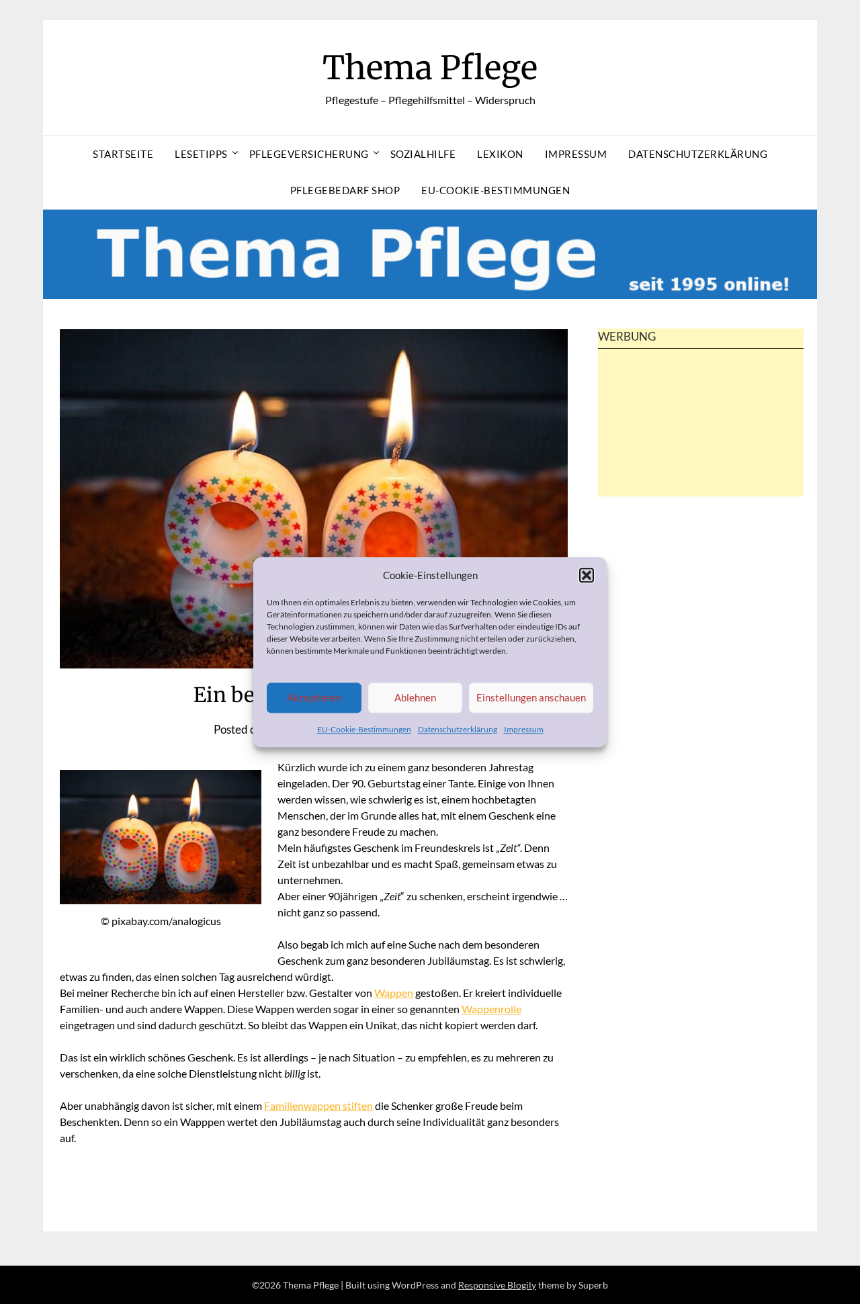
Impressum (524, 729)
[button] (586, 575)
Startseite (123, 154)
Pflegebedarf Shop (345, 190)
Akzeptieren (314, 698)
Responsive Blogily (497, 1285)
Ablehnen (415, 698)
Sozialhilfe (423, 154)
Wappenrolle (491, 1008)
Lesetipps (201, 154)
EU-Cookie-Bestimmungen (364, 729)
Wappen (393, 992)
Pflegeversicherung (309, 154)
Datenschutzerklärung (457, 729)
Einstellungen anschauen (531, 698)
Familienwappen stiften (318, 1105)
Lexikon (500, 154)
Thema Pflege (430, 68)
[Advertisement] (701, 446)
